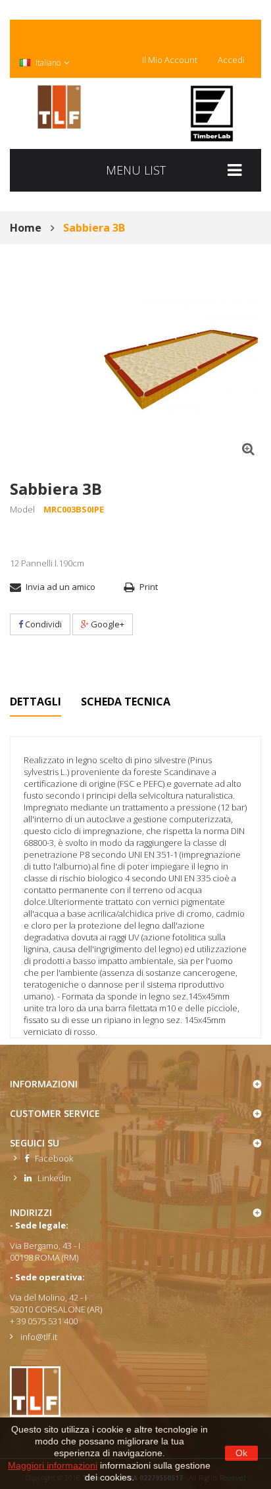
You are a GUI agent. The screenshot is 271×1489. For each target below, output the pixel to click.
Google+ (106, 624)
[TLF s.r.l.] (59, 107)
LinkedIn (51, 1178)
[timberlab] (211, 113)
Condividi (42, 624)
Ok (241, 1453)
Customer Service (55, 1113)
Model (22, 509)
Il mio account (169, 60)
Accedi (231, 60)
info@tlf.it (38, 1337)
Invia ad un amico (60, 587)
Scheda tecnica (125, 701)
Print (148, 587)
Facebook (51, 1158)
